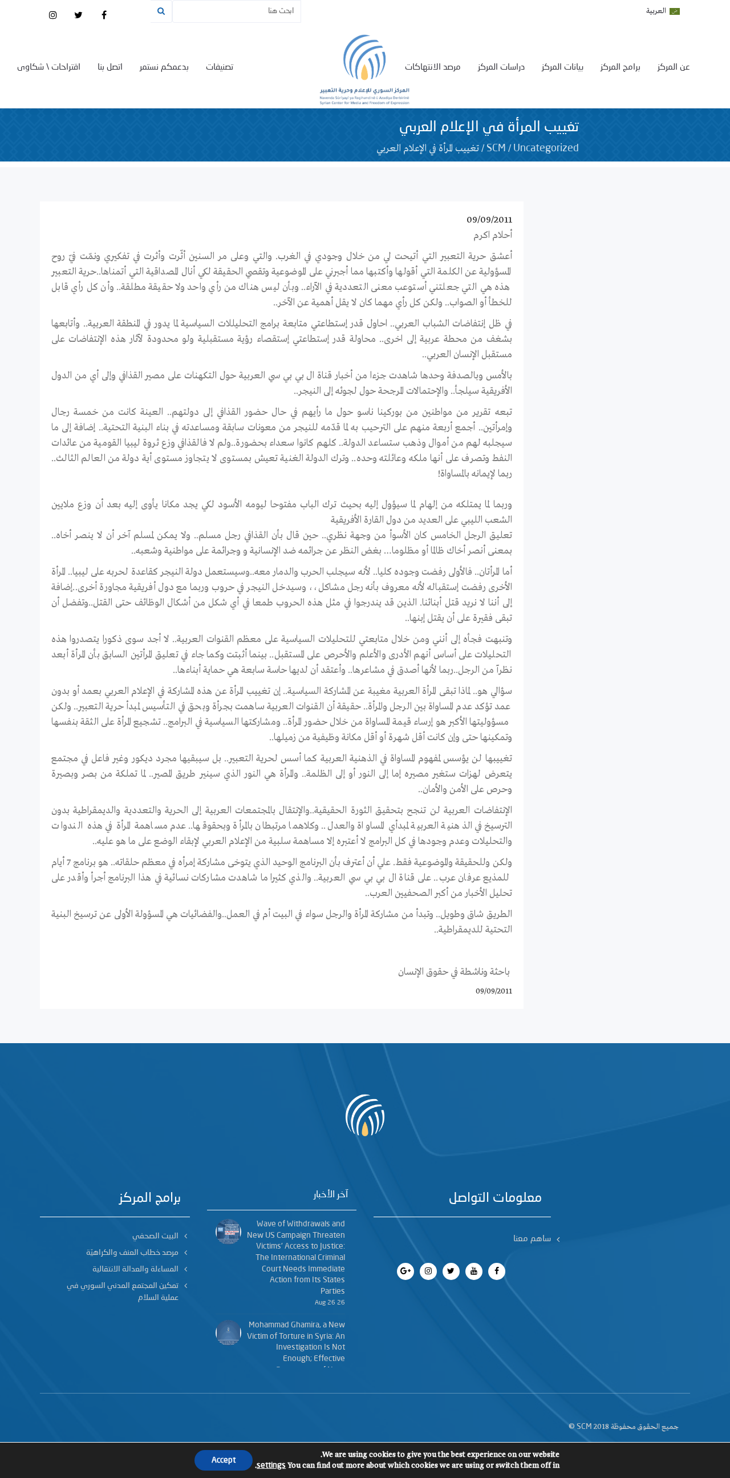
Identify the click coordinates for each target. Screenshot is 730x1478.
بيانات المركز (562, 67)
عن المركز (674, 67)
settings (271, 1465)
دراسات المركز (501, 67)
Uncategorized (546, 148)
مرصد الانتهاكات (433, 67)
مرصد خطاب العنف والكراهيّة (132, 1253)
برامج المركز (620, 67)
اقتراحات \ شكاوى (48, 67)
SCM (496, 148)
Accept (224, 1460)
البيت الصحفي (155, 1236)
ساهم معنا (532, 1239)
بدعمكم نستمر (164, 67)
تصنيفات (219, 67)
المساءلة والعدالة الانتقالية (135, 1269)
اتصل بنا (110, 67)
